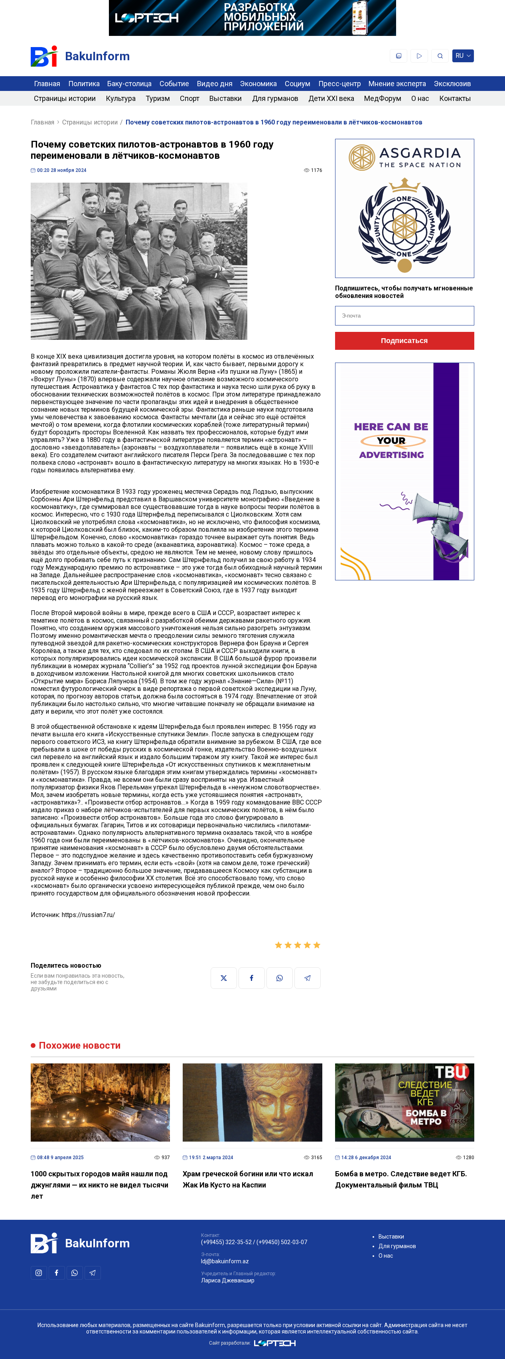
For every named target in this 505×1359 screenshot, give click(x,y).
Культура (121, 98)
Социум (297, 83)
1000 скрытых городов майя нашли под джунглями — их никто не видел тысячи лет (99, 1185)
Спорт (189, 98)
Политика (84, 83)
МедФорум (382, 98)
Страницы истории (65, 98)
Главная (47, 83)
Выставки (225, 98)
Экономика (258, 83)
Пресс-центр (339, 83)
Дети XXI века (331, 98)
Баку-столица (129, 83)
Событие (174, 83)
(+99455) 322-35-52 (226, 1242)
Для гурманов (275, 98)
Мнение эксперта (397, 83)
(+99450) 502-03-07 (281, 1242)
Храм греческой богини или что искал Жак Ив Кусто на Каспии (248, 1179)
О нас (420, 98)
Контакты (455, 98)
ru (460, 57)
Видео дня (215, 83)
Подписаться (404, 341)
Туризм (158, 98)
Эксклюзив (452, 83)
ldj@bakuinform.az (225, 1261)
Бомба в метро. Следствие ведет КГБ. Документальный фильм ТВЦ (401, 1179)
